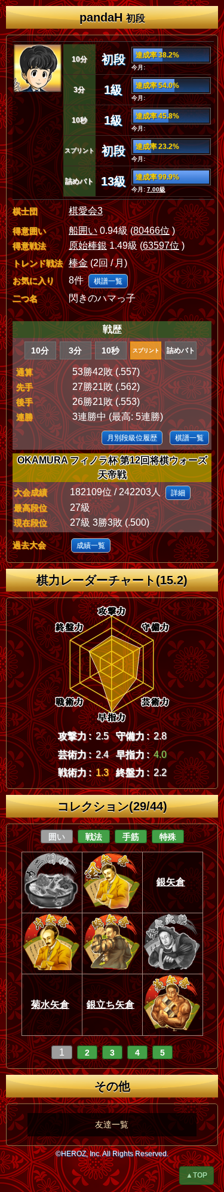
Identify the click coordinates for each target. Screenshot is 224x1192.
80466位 (151, 230)
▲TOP (196, 1175)
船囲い (83, 230)
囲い (56, 837)
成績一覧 (90, 545)
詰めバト (181, 350)
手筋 (130, 837)
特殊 (167, 837)
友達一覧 (111, 1124)
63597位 (161, 245)
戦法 (93, 837)
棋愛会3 (86, 211)
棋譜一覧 (108, 281)
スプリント (146, 350)
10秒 (110, 350)
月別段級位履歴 (132, 438)
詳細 (178, 493)
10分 (40, 350)
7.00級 (156, 189)
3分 (75, 350)
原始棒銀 (88, 245)
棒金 (78, 263)
